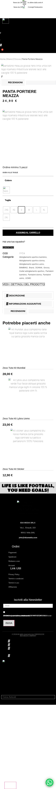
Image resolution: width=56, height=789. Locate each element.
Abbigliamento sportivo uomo (31, 264)
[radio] (6, 190)
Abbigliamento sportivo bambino (33, 257)
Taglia (8, 200)
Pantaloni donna (35, 274)
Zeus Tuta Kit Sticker (13, 469)
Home (2, 59)
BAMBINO (23, 267)
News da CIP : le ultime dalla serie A (28, 3)
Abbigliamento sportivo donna (32, 260)
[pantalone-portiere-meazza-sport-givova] (28, 72)
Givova (17, 59)
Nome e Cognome (12, 723)
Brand (10, 59)
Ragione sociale (11, 772)
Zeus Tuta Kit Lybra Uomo (16, 418)
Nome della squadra (12, 759)
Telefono (8, 747)
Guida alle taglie (10, 172)
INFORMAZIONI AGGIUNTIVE (25, 303)
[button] (28, 12)
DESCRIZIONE (17, 295)
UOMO (28, 278)
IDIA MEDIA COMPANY (28, 636)
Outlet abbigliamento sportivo (31, 271)
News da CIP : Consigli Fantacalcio (28, 7)
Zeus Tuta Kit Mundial (14, 368)
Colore (8, 180)
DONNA (38, 267)
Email (6, 735)
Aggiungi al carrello (28, 232)
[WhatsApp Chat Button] (49, 782)
